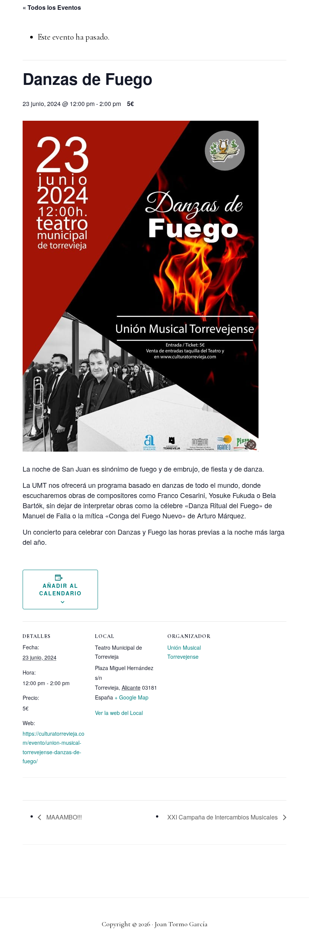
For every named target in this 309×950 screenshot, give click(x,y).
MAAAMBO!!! (63, 817)
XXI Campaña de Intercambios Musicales (223, 817)
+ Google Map (131, 697)
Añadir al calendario (60, 589)
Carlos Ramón (51, 14)
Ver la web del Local (119, 712)
